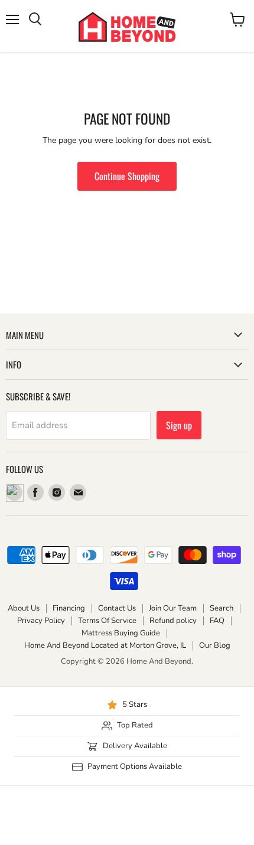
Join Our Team (173, 608)
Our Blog (214, 645)
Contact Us (117, 608)
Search (221, 608)
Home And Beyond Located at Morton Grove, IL (105, 645)
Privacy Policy (41, 620)
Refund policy (173, 620)
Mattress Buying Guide (121, 633)
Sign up (179, 425)
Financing (69, 608)
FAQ (217, 620)
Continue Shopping (127, 176)
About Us (24, 608)
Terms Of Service (107, 620)
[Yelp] (14, 492)
